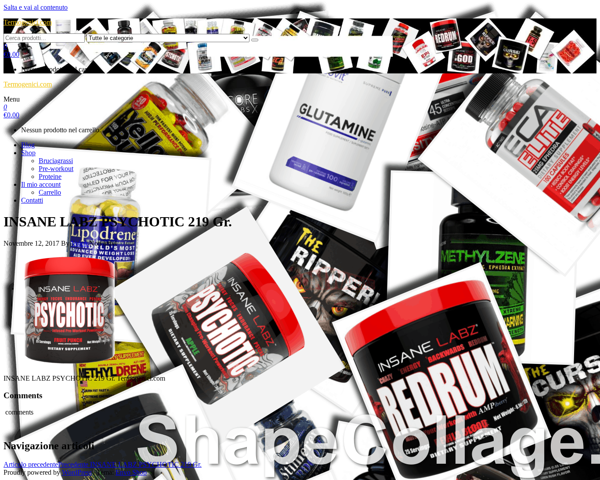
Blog (28, 145)
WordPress (77, 472)
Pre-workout (56, 168)
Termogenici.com (28, 22)
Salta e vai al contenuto (36, 7)
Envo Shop (131, 472)
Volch (80, 243)
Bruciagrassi (56, 160)
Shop (28, 152)
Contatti (32, 200)
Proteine (50, 176)
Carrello (50, 192)
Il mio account (41, 184)
